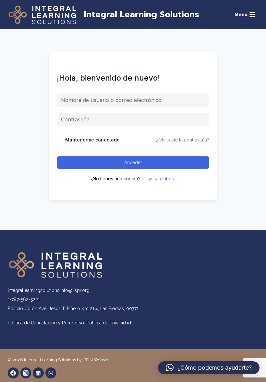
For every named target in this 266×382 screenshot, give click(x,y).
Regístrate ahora (158, 178)
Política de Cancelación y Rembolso (47, 322)
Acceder (133, 162)
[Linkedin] (38, 372)
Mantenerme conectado (92, 139)
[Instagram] (25, 372)
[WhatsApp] (50, 372)
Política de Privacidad (109, 322)
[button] (209, 367)
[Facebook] (13, 372)
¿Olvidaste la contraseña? (182, 139)
